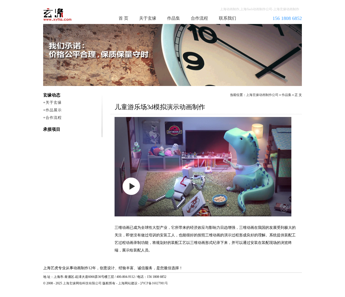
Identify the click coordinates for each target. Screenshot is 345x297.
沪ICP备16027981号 (154, 283)
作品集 (173, 18)
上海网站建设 (127, 283)
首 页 (123, 18)
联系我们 (227, 18)
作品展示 (54, 110)
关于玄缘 (147, 18)
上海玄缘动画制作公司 (262, 95)
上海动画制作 (67, 14)
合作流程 (199, 18)
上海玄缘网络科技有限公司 (82, 283)
